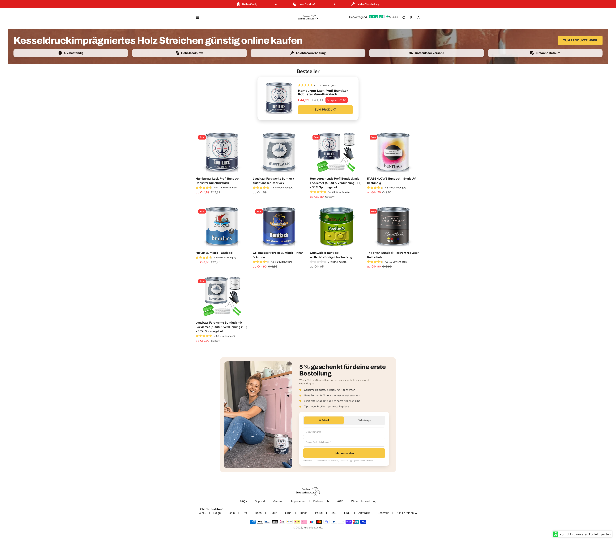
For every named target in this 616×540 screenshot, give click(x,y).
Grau (347, 513)
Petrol (319, 513)
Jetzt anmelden (344, 453)
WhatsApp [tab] (364, 420)
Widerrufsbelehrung (363, 501)
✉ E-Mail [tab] (324, 420)
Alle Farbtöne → (407, 513)
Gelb (232, 513)
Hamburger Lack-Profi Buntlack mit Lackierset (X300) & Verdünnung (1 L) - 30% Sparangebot (335, 183)
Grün (288, 513)
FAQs (243, 501)
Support (260, 501)
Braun (273, 513)
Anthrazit (364, 513)
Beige (217, 513)
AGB (340, 501)
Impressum (298, 501)
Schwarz (383, 513)
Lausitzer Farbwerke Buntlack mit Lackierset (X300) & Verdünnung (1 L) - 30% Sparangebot (221, 327)
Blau (333, 513)
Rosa (258, 513)
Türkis (303, 513)
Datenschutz (321, 501)
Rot (245, 513)
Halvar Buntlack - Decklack (214, 253)
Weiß (202, 513)
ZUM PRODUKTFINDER (580, 40)
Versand (278, 501)
